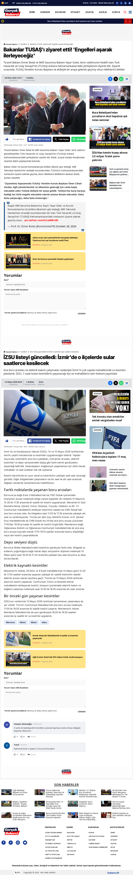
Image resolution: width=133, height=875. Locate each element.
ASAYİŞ (113, 843)
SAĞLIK (113, 854)
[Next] (130, 21)
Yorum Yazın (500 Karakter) (16, 289)
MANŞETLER (50, 840)
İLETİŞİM (93, 3)
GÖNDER (81, 313)
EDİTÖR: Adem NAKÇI (35, 145)
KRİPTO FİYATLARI (52, 854)
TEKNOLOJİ (71, 843)
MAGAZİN (71, 832)
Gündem (24, 44)
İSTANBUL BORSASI (53, 843)
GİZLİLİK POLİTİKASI (96, 836)
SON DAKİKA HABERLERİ (98, 847)
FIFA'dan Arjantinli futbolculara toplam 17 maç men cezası (109, 456)
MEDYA (70, 847)
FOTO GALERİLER (40, 3)
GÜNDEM (114, 836)
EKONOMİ (114, 851)
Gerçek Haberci (11, 44)
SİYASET (114, 840)
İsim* (6, 280)
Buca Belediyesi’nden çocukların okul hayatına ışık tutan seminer (32, 21)
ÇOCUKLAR (71, 851)
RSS (18, 872)
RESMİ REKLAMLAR (106, 3)
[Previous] (126, 21)
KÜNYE (85, 3)
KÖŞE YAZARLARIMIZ (53, 832)
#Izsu (44, 622)
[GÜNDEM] (109, 96)
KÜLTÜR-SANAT (73, 836)
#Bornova (10, 622)
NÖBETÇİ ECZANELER (53, 858)
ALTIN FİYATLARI (52, 851)
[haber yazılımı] (113, 872)
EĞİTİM (69, 840)
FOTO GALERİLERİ (52, 836)
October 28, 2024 (66, 226)
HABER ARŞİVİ (94, 843)
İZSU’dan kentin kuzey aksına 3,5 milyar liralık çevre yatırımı (109, 156)
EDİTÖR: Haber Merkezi (36, 447)
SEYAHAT (71, 854)
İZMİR (113, 832)
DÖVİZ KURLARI (51, 847)
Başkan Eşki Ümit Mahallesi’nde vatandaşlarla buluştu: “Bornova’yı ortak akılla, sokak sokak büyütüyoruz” (118, 185)
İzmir (41, 382)
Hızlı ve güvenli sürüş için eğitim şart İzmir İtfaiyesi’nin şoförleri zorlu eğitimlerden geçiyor (118, 172)
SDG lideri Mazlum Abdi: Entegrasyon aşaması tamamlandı (118, 486)
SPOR (113, 847)
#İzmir (23, 622)
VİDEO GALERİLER (23, 3)
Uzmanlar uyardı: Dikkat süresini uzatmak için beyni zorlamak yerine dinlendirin (117, 472)
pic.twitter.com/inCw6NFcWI (41, 220)
